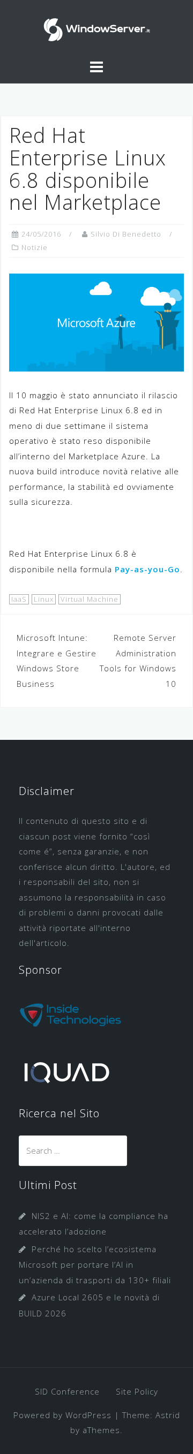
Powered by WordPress (62, 1415)
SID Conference (67, 1391)
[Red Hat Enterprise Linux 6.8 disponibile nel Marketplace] (96, 321)
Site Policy (137, 1391)
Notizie (34, 247)
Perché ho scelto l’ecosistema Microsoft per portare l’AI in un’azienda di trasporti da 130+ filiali (95, 1264)
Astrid (167, 1415)
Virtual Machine (89, 599)
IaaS (19, 599)
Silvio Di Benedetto (126, 234)
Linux (44, 599)
